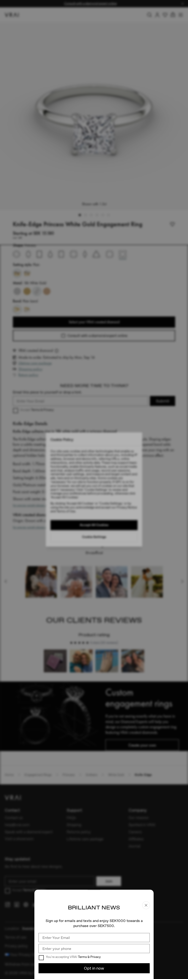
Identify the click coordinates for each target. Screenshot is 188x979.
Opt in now (94, 968)
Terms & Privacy (89, 956)
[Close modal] (94, 489)
